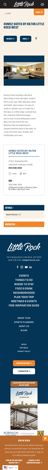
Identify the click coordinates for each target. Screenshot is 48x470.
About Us (24, 326)
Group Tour (24, 318)
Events (24, 275)
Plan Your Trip (24, 296)
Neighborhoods (24, 292)
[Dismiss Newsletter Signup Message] (45, 438)
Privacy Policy (24, 351)
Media (24, 344)
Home (8, 13)
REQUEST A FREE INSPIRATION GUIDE (33, 461)
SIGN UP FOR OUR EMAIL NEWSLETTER (14, 461)
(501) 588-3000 (15, 168)
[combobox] (10, 467)
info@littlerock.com (31, 260)
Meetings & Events (24, 301)
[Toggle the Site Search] (5, 4)
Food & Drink (24, 288)
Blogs (24, 330)
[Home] (24, 4)
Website (9, 39)
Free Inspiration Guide (24, 305)
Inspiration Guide (23, 363)
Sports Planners (24, 322)
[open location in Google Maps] (24, 188)
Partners (24, 348)
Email (25, 39)
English (11, 468)
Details (8, 207)
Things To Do (24, 279)
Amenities (10, 224)
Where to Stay (24, 284)
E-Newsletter (23, 371)
